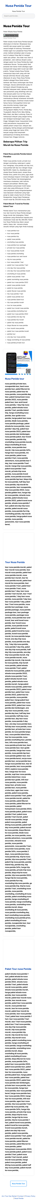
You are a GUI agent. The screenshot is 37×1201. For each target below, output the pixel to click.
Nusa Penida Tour (18, 6)
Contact (21, 1196)
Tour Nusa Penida (15, 562)
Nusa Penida (19, 1198)
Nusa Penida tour (14, 378)
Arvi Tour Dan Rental (9, 1196)
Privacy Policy (30, 1196)
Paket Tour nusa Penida (18, 969)
